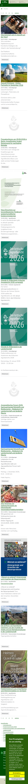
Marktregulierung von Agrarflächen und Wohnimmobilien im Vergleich (14, 690)
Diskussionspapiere (8, 734)
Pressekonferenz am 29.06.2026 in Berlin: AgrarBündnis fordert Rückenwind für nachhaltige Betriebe (14, 142)
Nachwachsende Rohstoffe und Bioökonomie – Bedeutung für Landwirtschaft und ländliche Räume (12, 452)
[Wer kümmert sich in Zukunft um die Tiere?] (14, 24)
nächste (17, 13)
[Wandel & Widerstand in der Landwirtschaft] (14, 326)
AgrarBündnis (4, 723)
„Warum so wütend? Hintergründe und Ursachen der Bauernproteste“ (13, 578)
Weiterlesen (5, 59)
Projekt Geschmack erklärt (10, 727)
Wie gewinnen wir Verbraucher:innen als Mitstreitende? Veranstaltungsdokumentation (12, 506)
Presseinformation (7, 583)
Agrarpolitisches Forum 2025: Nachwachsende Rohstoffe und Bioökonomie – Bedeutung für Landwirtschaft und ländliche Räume (12, 409)
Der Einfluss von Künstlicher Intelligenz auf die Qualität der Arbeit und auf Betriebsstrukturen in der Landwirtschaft (13, 628)
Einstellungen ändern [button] (17, 779)
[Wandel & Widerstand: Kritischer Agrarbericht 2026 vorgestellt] (14, 260)
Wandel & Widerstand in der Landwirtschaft (11, 348)
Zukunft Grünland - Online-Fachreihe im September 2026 (12, 84)
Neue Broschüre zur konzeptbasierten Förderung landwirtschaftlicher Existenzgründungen (11, 213)
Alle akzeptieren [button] (17, 773)
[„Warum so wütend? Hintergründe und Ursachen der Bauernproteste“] (14, 557)
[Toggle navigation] (2, 5)
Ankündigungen (7, 725)
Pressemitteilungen (8, 732)
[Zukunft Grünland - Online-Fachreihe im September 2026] (14, 73)
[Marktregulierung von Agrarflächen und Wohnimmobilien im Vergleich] (14, 669)
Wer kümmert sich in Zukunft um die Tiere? (13, 36)
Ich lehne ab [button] (17, 776)
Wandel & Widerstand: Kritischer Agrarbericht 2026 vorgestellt (13, 281)
